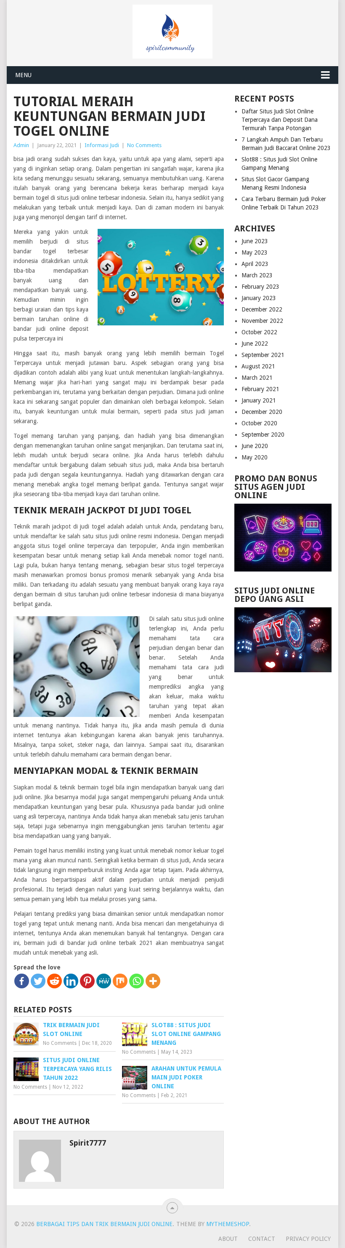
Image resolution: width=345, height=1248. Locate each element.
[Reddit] (54, 981)
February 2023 (260, 286)
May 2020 (255, 457)
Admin (21, 145)
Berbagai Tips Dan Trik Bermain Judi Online (104, 1224)
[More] (153, 981)
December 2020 (262, 411)
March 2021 (257, 377)
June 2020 (255, 446)
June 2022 (255, 343)
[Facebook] (21, 981)
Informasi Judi (102, 145)
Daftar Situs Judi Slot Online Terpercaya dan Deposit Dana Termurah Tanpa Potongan (280, 120)
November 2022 (262, 320)
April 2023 (255, 263)
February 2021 (260, 389)
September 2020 (263, 434)
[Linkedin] (71, 981)
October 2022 (259, 332)
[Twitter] (38, 981)
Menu (23, 75)
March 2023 (257, 275)
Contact (261, 1238)
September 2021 (263, 355)
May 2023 (255, 252)
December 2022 (262, 309)
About (228, 1238)
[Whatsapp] (136, 981)
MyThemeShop (227, 1224)
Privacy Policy (308, 1238)
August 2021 (258, 366)
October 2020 (259, 423)
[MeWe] (103, 981)
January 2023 (259, 298)
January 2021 (259, 400)
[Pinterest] (87, 981)
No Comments (144, 145)
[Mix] (120, 981)
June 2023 (255, 241)
